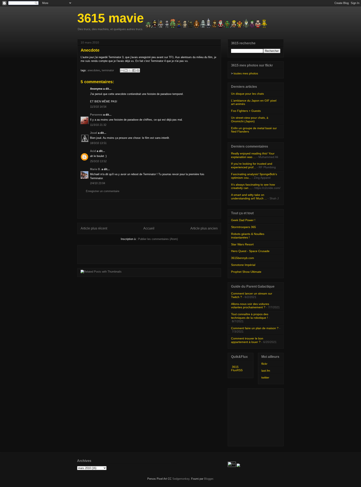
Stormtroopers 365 (243, 227)
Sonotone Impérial (243, 264)
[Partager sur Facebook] (134, 70)
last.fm (265, 370)
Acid (93, 151)
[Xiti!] (232, 466)
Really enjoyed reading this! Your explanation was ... (253, 155)
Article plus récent (94, 228)
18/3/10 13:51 (98, 143)
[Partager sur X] (130, 70)
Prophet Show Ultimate (246, 271)
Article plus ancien (204, 228)
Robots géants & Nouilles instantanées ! (247, 235)
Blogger (208, 478)
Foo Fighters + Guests (246, 110)
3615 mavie (110, 18)
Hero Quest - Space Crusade (250, 251)
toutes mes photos (246, 73)
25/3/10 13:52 (98, 161)
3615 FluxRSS (237, 368)
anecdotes (94, 70)
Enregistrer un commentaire (102, 191)
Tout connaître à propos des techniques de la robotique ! (249, 315)
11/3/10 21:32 (98, 124)
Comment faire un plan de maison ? (254, 328)
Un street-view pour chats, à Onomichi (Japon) (249, 119)
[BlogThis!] (126, 70)
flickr (264, 363)
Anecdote (90, 50)
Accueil (148, 228)
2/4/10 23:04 (97, 183)
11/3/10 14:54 (98, 106)
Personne (96, 114)
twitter (265, 377)
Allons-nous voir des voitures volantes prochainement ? (250, 305)
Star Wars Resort (242, 244)
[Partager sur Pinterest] (138, 70)
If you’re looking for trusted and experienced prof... (251, 165)
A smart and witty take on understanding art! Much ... (249, 196)
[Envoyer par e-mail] (122, 70)
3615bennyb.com (242, 258)
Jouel (93, 132)
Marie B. (95, 169)
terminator (108, 70)
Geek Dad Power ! (243, 220)
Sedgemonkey (180, 478)
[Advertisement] (149, 209)
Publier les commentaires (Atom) (158, 239)
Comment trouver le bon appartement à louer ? (247, 340)
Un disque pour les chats (247, 93)
